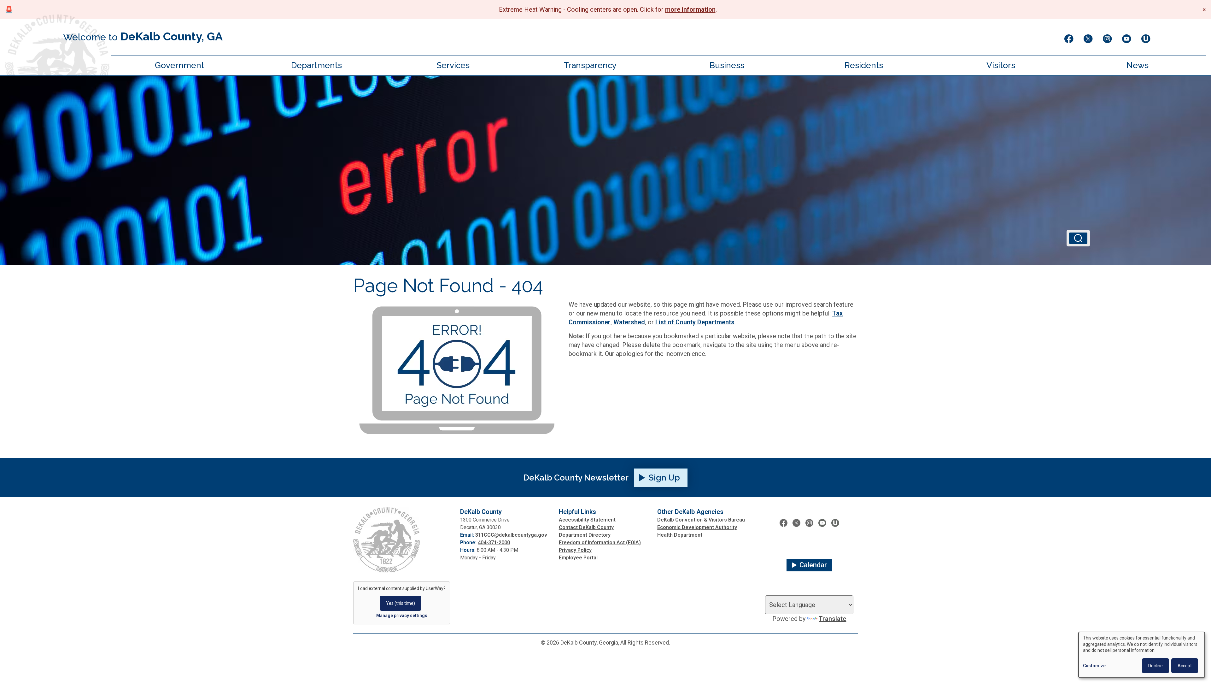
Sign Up (664, 477)
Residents (864, 65)
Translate (832, 618)
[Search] (1078, 238)
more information (690, 9)
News (1137, 65)
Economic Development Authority (697, 527)
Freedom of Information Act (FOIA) (600, 542)
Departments (316, 65)
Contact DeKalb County (586, 527)
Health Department (679, 535)
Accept (1185, 665)
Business (727, 65)
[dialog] (1142, 655)
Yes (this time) (400, 603)
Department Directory (585, 535)
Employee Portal (578, 558)
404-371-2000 (494, 542)
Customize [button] (1094, 665)
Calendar (813, 565)
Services (453, 65)
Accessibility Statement (587, 520)
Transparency (590, 65)
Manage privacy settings (401, 615)
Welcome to (143, 36)
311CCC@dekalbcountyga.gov (511, 535)
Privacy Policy (575, 550)
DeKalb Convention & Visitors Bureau (701, 520)
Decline (1155, 665)
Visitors (1000, 65)
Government (179, 65)
